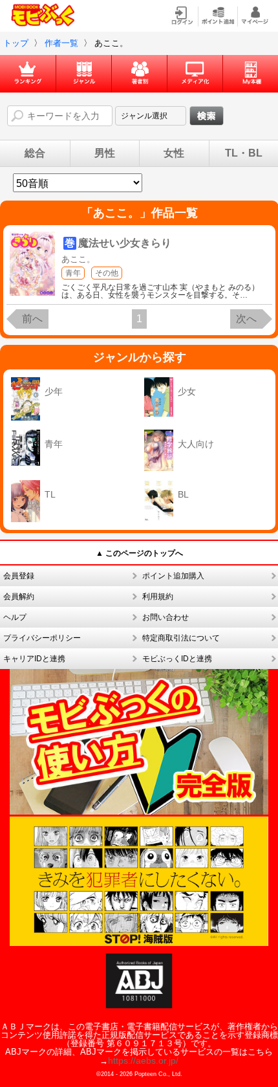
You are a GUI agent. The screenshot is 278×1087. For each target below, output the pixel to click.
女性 (174, 153)
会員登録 (18, 575)
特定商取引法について (181, 637)
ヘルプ (15, 617)
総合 (35, 153)
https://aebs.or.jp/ (143, 1060)
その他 (106, 273)
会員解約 (18, 596)
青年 (73, 273)
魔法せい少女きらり (124, 242)
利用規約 (157, 596)
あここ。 (78, 259)
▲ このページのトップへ (139, 553)
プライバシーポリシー (42, 637)
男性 (104, 153)
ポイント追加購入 (173, 575)
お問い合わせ (165, 617)
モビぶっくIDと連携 (177, 658)
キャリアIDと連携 (34, 658)
